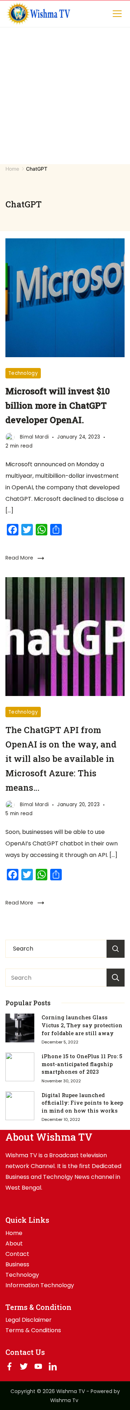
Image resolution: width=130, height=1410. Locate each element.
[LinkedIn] (53, 1366)
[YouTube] (38, 1366)
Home (13, 1233)
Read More (19, 557)
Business (17, 1264)
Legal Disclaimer (28, 1320)
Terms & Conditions (33, 1330)
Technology (23, 373)
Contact (17, 1254)
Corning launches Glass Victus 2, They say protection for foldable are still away (82, 1025)
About (14, 1244)
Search (116, 978)
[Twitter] (24, 1366)
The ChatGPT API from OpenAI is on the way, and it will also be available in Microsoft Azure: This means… (61, 758)
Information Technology (39, 1285)
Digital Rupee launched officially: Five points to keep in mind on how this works (82, 1103)
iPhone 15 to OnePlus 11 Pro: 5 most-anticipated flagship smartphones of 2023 (82, 1064)
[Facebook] (9, 1366)
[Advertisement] (65, 96)
